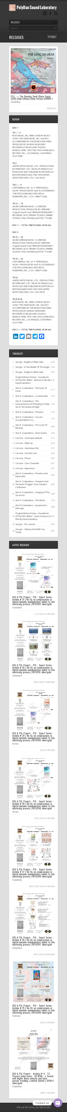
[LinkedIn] (45, 13)
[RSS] (56, 13)
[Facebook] (50, 13)
